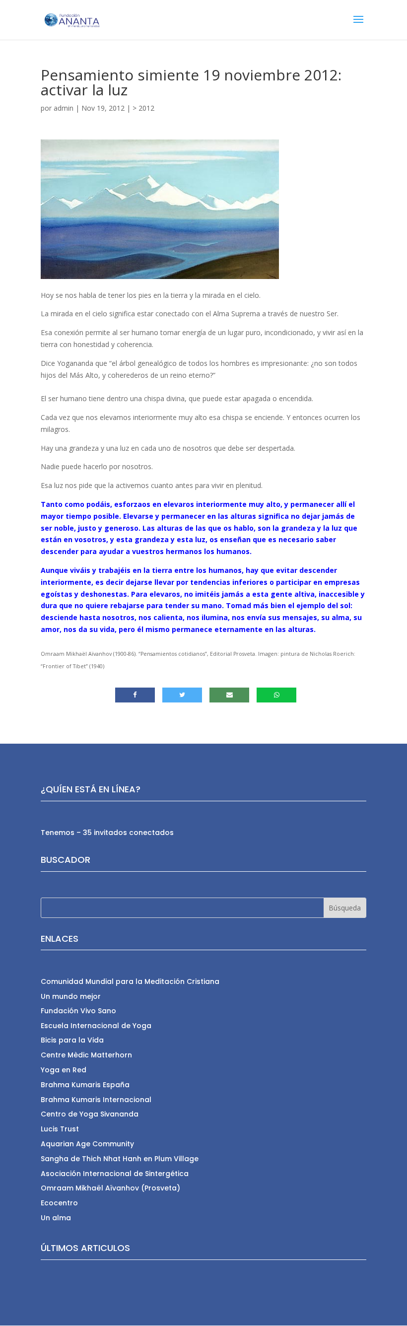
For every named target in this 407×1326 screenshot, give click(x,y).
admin (63, 108)
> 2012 (143, 108)
